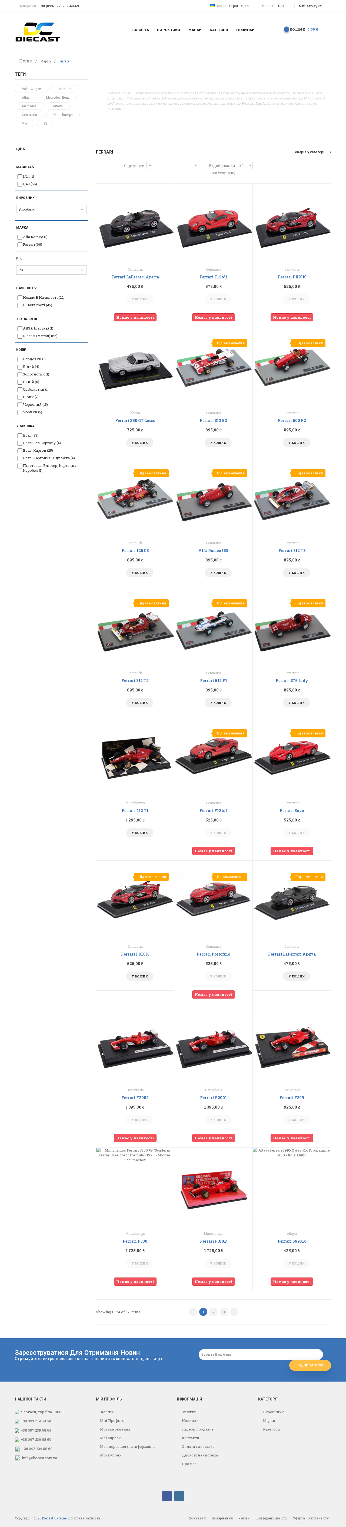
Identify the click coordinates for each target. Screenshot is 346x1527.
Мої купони (111, 1455)
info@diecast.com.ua (39, 1457)
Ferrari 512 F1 (213, 680)
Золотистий (36, 374)
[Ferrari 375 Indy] (292, 626)
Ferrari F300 (135, 1241)
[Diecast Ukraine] (38, 31)
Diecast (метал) (40, 335)
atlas (26, 97)
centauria (29, 114)
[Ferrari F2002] (135, 1043)
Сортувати (134, 165)
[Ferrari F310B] (213, 1187)
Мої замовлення (115, 1429)
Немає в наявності (44, 297)
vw (24, 123)
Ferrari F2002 (135, 1097)
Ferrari (32, 244)
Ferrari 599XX (292, 1241)
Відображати (222, 165)
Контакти (190, 1437)
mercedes (29, 106)
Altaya (58, 106)
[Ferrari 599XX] (292, 1187)
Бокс (30, 435)
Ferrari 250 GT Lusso (135, 420)
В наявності (37, 304)
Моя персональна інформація (127, 1446)
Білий (31, 366)
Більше (114, 113)
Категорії (271, 1429)
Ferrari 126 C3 (135, 550)
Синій (31, 381)
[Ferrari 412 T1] (135, 756)
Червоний (35, 404)
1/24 (28, 176)
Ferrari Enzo (292, 810)
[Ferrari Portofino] (213, 900)
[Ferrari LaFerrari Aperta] (135, 222)
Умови (244, 1518)
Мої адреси (110, 1437)
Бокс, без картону (42, 442)
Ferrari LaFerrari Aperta (135, 277)
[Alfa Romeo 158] (213, 496)
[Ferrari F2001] (213, 1043)
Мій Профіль (112, 1420)
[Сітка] (99, 165)
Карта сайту (318, 1518)
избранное (269, 29)
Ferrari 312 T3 (291, 550)
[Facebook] (167, 1496)
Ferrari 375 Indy (292, 680)
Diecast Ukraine (54, 1518)
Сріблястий (36, 389)
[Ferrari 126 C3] (135, 496)
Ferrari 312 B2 (213, 420)
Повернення (222, 1518)
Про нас (188, 1463)
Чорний (32, 412)
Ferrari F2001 (213, 1097)
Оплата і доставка (197, 1446)
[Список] (108, 165)
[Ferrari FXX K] (292, 222)
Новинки (190, 1420)
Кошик (107, 1411)
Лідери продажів (197, 1429)
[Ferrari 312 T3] (292, 496)
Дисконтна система (199, 1455)
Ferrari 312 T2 (135, 680)
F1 (45, 123)
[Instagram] (179, 1496)
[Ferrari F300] (135, 1187)
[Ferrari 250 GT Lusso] (135, 366)
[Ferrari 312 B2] (213, 366)
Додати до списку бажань (129, 299)
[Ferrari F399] (292, 1043)
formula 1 (64, 89)
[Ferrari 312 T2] (135, 626)
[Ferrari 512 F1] (213, 626)
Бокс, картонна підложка (49, 457)
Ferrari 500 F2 (292, 420)
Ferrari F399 (292, 1097)
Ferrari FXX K (292, 277)
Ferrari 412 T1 (135, 810)
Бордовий (34, 359)
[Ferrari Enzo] (292, 756)
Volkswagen (31, 89)
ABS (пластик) (38, 328)
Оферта (299, 1518)
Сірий (31, 396)
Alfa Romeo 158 (213, 550)
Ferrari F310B (213, 1241)
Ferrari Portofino (213, 954)
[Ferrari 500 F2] (292, 366)
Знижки (189, 1411)
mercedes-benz (58, 97)
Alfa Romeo (35, 236)
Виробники (273, 1411)
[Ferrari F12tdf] (213, 222)
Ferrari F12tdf (213, 277)
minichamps (63, 114)
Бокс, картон (38, 450)
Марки (46, 61)
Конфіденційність (271, 1518)
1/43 (30, 183)
